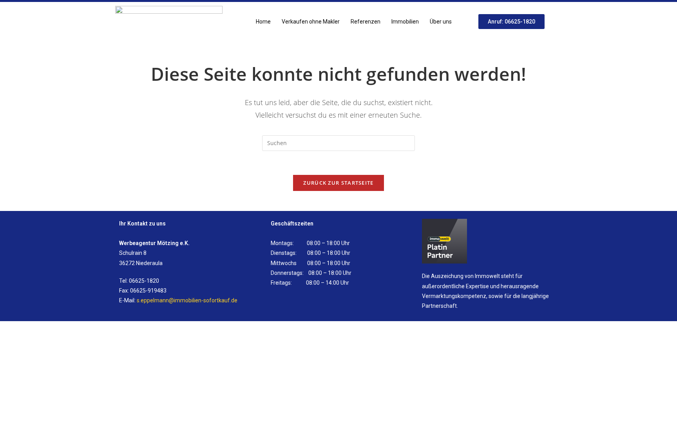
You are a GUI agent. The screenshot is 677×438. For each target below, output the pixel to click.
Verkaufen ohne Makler (311, 21)
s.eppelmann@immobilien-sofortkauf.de (187, 300)
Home (263, 21)
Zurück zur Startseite (338, 182)
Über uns (441, 21)
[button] (442, 21)
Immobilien (405, 21)
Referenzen (365, 21)
